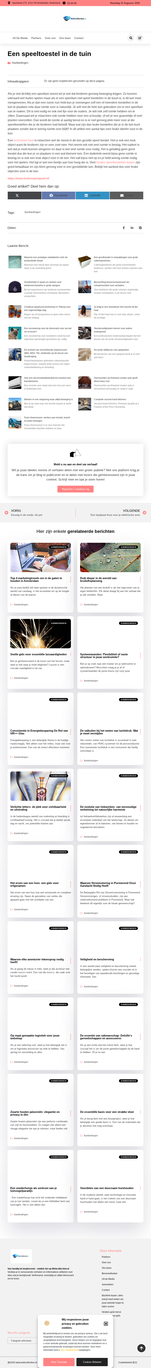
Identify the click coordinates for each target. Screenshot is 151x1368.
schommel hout (24, 140)
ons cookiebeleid (69, 1350)
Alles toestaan (59, 1362)
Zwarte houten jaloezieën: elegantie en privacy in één (35, 1113)
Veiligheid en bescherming (97, 959)
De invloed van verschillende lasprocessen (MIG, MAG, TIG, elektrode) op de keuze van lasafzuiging (46, 353)
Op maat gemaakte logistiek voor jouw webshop (34, 1037)
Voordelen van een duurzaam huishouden (107, 1188)
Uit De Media (20, 38)
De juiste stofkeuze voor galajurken (111, 350)
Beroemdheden (109, 1273)
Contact (78, 38)
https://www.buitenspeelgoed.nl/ (28, 178)
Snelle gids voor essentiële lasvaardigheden (38, 654)
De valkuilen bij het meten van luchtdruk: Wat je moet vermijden (109, 732)
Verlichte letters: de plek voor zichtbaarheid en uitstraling (38, 808)
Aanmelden (107, 1284)
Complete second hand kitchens (110, 399)
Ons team (65, 38)
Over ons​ (50, 38)
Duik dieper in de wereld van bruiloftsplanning (98, 579)
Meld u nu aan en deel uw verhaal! (75, 464)
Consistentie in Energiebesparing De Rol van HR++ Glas (39, 732)
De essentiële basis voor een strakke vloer (107, 1111)
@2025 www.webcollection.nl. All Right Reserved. (32, 1362)
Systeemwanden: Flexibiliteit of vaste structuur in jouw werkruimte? (104, 656)
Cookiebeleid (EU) (127, 1362)
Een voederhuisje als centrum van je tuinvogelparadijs (33, 1189)
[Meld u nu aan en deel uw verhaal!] (75, 453)
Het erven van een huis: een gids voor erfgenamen (34, 884)
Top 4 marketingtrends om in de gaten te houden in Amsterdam (36, 579)
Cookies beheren (92, 1362)
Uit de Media (108, 1279)
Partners (36, 38)
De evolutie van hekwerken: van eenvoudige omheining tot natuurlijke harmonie (108, 808)
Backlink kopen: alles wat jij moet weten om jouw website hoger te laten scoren (113, 1301)
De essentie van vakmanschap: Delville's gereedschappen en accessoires (106, 1037)
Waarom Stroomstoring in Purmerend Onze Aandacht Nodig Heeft (108, 884)
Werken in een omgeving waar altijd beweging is (48, 399)
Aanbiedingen (20, 62)
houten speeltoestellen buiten (115, 162)
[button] (106, 1324)
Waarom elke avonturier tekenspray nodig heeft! (37, 961)
